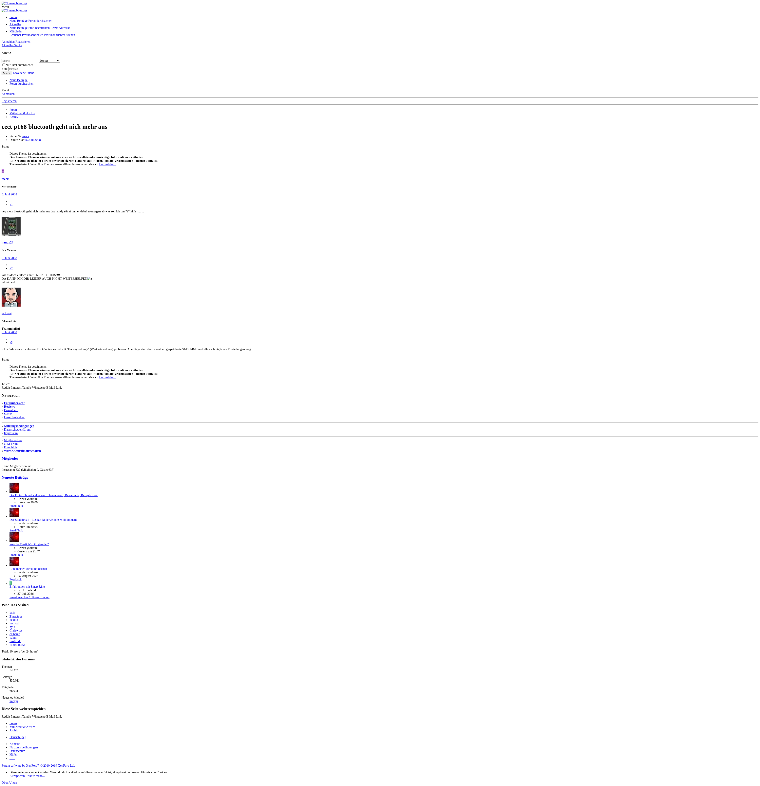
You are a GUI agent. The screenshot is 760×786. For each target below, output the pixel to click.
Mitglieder (16, 31)
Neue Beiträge (19, 20)
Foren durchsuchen (40, 20)
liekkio (14, 619)
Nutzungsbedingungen (19, 426)
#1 (11, 204)
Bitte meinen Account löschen (28, 568)
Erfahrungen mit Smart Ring (27, 586)
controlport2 (17, 644)
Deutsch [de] (18, 737)
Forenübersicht (14, 403)
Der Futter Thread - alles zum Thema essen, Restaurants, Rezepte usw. (54, 495)
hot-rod (14, 623)
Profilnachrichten (39, 27)
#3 (11, 342)
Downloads (11, 410)
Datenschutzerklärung (17, 429)
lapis (12, 612)
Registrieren (9, 101)
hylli (12, 627)
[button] (5, 7)
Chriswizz (16, 630)
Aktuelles (15, 24)
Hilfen (13, 754)
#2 (11, 268)
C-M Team (11, 443)
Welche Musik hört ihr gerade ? (29, 544)
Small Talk (16, 506)
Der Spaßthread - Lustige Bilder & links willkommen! (43, 519)
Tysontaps (16, 616)
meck (25, 136)
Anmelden (8, 94)
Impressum (11, 433)
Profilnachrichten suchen (59, 35)
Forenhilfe (10, 447)
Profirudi (15, 641)
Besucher (15, 35)
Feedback (16, 579)
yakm (13, 637)
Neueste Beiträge (15, 477)
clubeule (15, 634)
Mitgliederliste (13, 440)
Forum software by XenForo (38, 765)
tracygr (14, 701)
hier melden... (107, 164)
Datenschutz (17, 751)
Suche (8, 413)
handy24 (7, 242)
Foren (13, 17)
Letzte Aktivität (60, 27)
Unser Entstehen (14, 417)
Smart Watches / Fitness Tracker (29, 597)
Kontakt (15, 743)
